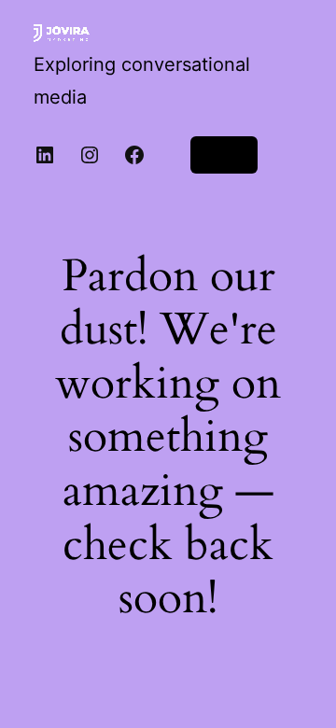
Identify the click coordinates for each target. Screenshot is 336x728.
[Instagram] (89, 155)
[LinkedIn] (45, 155)
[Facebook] (134, 155)
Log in (224, 154)
